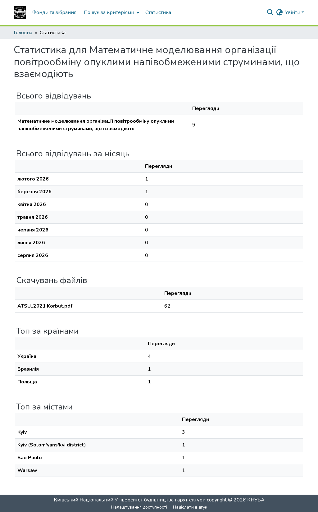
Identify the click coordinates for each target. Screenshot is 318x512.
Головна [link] (23, 32)
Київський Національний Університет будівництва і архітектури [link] (130, 499)
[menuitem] (111, 12)
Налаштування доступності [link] (139, 507)
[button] (20, 12)
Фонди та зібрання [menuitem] (54, 12)
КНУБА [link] (256, 499)
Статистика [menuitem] (158, 12)
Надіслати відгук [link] (190, 507)
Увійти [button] (293, 12)
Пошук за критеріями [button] (109, 12)
